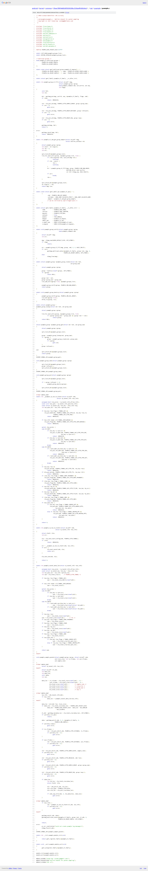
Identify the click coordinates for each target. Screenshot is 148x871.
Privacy (15, 868)
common (48, 8)
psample (97, 8)
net (91, 8)
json (145, 868)
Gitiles (10, 868)
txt (141, 868)
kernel (41, 8)
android (35, 8)
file (67, 12)
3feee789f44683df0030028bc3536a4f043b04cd (70, 8)
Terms (20, 868)
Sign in (144, 3)
